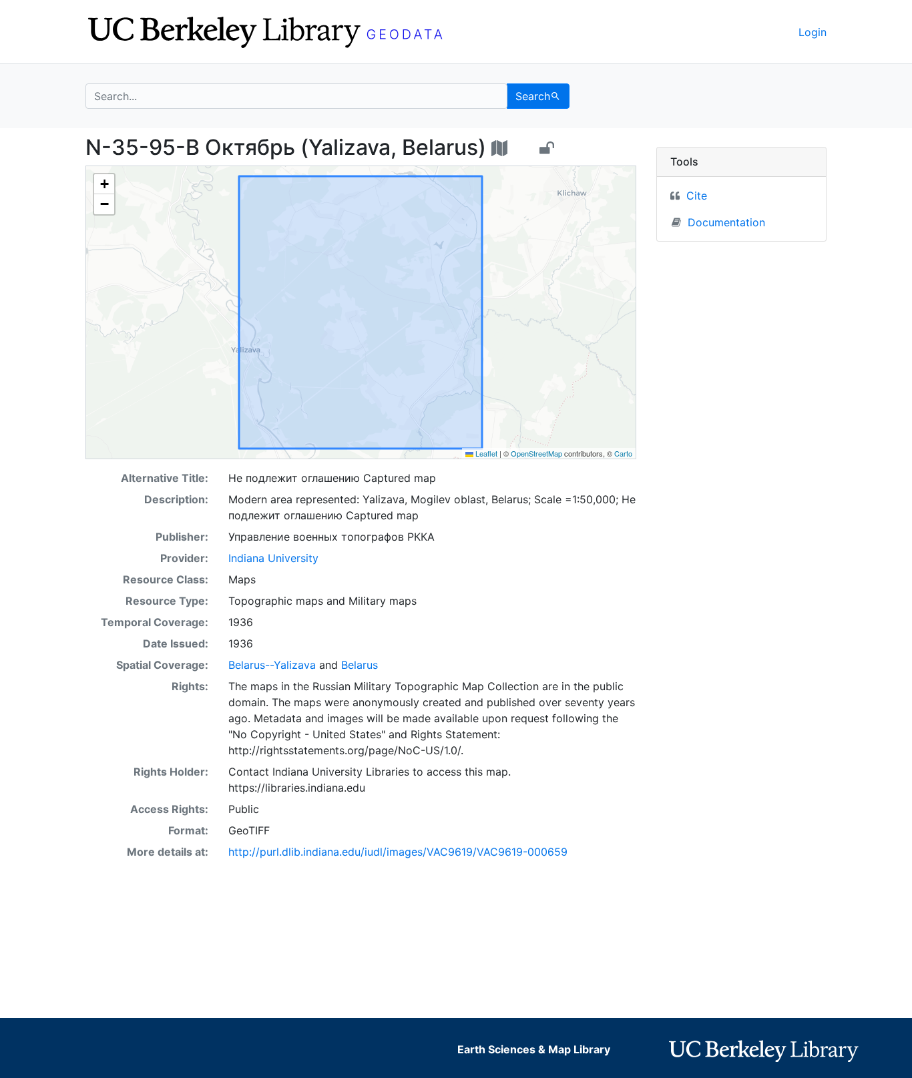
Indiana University (273, 558)
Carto (623, 453)
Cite (696, 195)
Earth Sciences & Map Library (533, 1049)
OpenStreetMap (536, 453)
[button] (104, 184)
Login (813, 32)
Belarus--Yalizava (272, 664)
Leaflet (485, 453)
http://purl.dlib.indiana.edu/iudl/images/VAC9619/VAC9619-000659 (397, 851)
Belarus (359, 664)
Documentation (726, 222)
